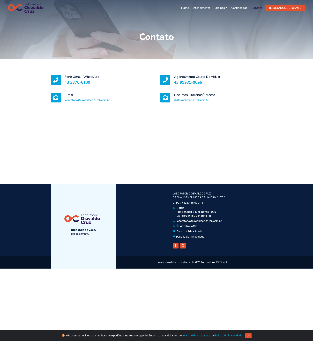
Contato (257, 8)
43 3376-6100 (77, 82)
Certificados (239, 8)
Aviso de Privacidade (189, 231)
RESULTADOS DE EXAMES (285, 8)
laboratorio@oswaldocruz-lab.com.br (87, 100)
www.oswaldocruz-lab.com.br (176, 262)
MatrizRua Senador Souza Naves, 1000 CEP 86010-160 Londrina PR (196, 211)
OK (248, 335)
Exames (220, 8)
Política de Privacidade (190, 236)
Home (185, 8)
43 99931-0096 (188, 82)
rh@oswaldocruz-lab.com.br (191, 100)
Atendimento (201, 8)
